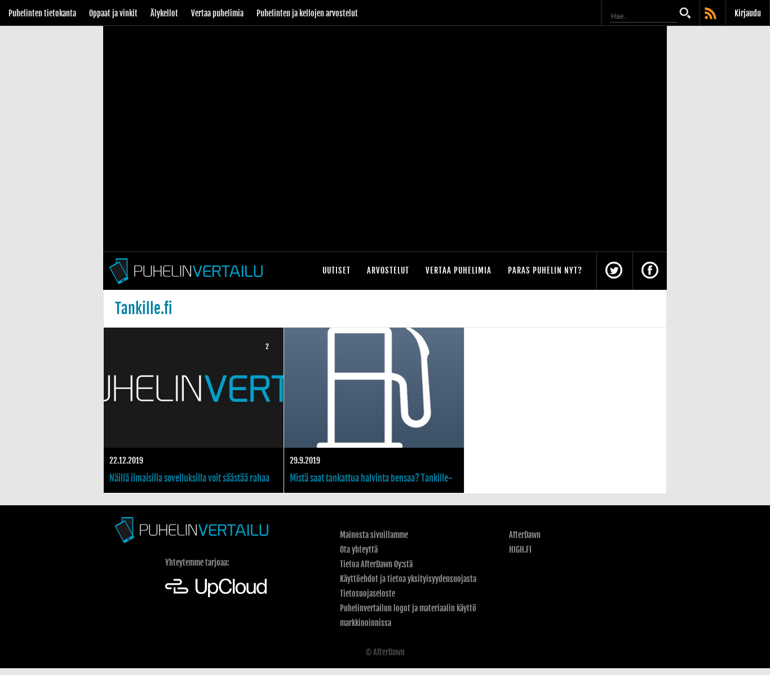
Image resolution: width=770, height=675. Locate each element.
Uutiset (336, 270)
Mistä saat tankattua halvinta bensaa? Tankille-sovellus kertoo (374, 410)
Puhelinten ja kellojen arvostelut (307, 13)
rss (711, 14)
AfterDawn (525, 535)
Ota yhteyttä (359, 549)
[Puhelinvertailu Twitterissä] (614, 271)
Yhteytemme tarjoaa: (197, 562)
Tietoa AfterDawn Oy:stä (376, 564)
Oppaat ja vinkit (113, 13)
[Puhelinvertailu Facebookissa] (650, 271)
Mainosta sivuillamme (374, 535)
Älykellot (164, 13)
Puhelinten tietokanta (42, 13)
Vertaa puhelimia (217, 13)
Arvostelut (388, 270)
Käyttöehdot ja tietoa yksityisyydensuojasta (408, 579)
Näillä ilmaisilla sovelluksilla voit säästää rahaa (194, 410)
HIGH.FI (520, 549)
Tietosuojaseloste (367, 593)
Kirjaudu (747, 13)
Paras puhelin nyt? (545, 270)
